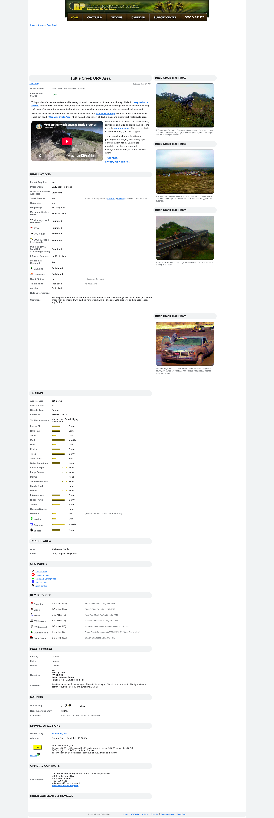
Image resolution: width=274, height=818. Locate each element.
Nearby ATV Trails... (117, 161)
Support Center (167, 814)
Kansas (41, 25)
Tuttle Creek (52, 25)
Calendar (154, 814)
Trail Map (34, 83)
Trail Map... (112, 157)
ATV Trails (134, 814)
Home (33, 25)
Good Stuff (181, 814)
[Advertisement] (137, 52)
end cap (120, 198)
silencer (111, 198)
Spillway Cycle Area (59, 117)
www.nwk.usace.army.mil (65, 785)
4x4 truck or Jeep (105, 113)
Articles (145, 814)
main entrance (122, 128)
